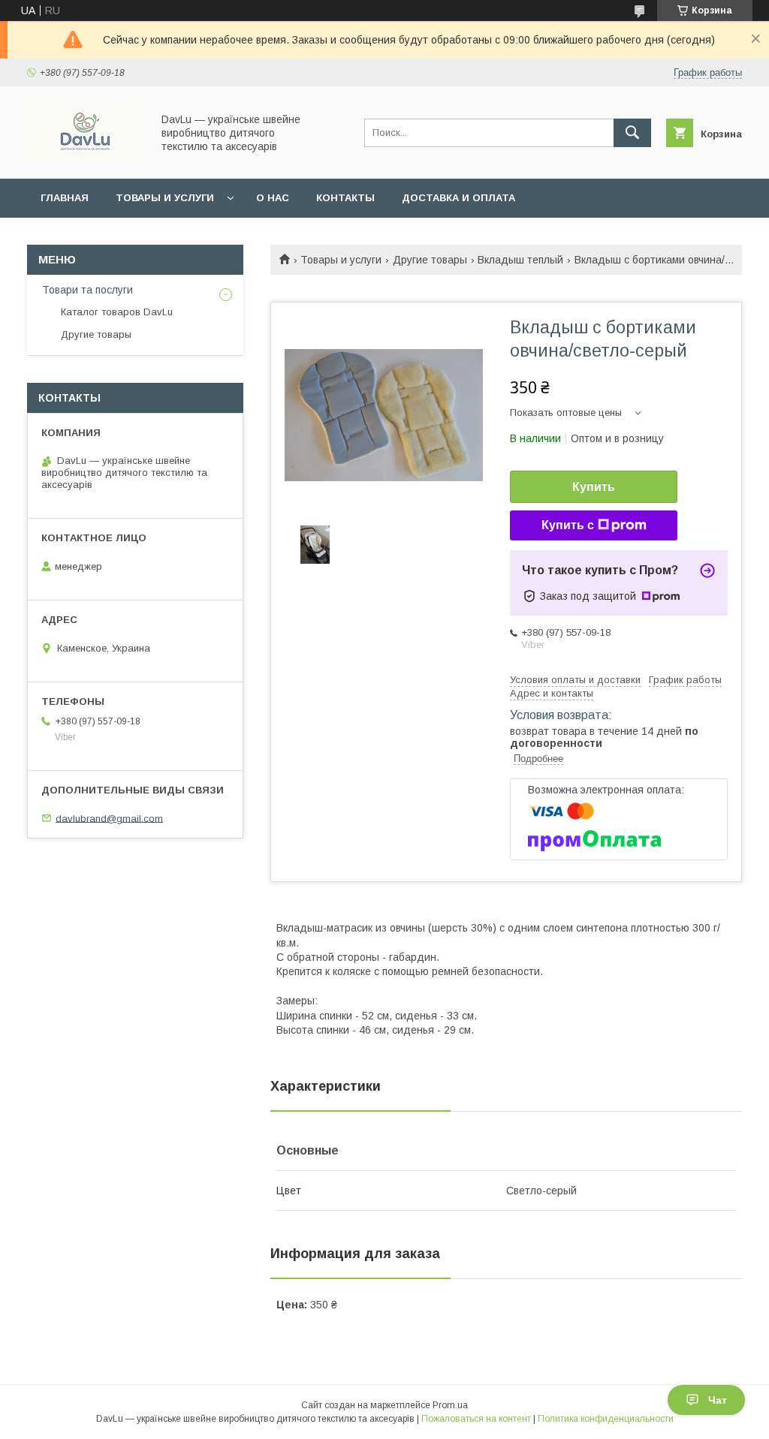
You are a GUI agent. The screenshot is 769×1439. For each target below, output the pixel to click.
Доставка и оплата (458, 197)
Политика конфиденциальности (606, 1418)
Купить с (567, 525)
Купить (593, 486)
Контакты (345, 197)
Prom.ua (450, 1405)
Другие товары (430, 260)
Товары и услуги (165, 197)
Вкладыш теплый (520, 260)
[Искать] (632, 133)
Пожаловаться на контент (476, 1418)
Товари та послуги (87, 290)
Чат (717, 1400)
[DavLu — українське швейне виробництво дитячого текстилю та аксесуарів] (85, 159)
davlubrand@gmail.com (109, 817)
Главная (65, 197)
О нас (272, 197)
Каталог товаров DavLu (117, 312)
